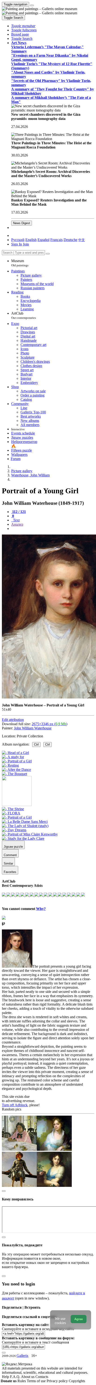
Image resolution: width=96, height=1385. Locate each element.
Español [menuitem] (43, 240)
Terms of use (37, 1381)
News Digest (21, 223)
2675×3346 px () (49, 724)
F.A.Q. (15, 1377)
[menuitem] (81, 240)
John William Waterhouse (32, 728)
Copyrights (77, 1381)
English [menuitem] (31, 240)
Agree (78, 1319)
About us (28, 1377)
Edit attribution (13, 720)
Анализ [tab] (17, 524)
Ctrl (36, 744)
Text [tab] (16, 520)
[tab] (18, 512)
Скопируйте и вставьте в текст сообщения (35, 1342)
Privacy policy (58, 1381)
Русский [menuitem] (17, 240)
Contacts (41, 1377)
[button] (23, 26)
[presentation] (52, 529)
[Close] (48, 253)
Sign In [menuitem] (16, 244)
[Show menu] (32, 5)
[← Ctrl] (14, 774)
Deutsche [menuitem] (70, 240)
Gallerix (22, 1356)
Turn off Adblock (14, 1105)
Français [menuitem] (56, 240)
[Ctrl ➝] (13, 809)
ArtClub (23, 315)
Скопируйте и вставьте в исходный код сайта (38, 1329)
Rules (22, 1381)
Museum (19, 263)
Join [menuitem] (26, 244)
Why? (41, 909)
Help (6, 1377)
